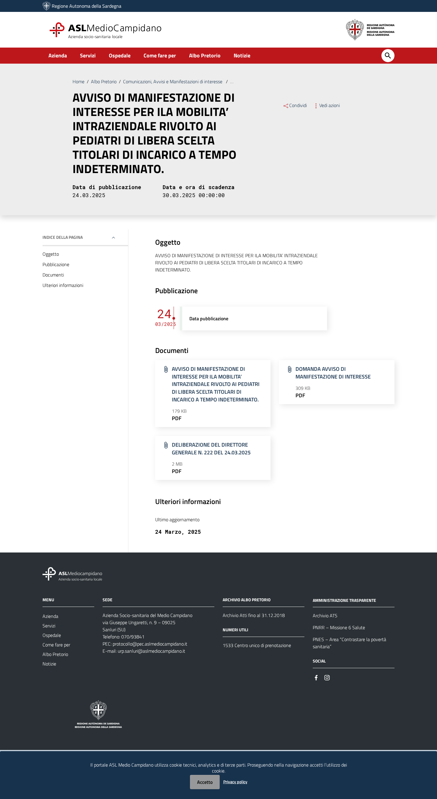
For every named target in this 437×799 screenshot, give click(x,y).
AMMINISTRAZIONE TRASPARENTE (344, 600)
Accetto (205, 782)
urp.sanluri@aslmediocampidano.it (151, 650)
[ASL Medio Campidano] (47, 6)
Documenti (53, 274)
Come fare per (160, 55)
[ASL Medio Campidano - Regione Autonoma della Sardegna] (73, 573)
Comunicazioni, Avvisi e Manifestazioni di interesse (173, 81)
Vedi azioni (329, 105)
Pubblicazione (56, 264)
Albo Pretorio (205, 55)
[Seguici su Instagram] (327, 677)
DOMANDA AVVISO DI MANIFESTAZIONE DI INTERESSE (333, 373)
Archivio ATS (325, 615)
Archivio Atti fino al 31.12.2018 (254, 615)
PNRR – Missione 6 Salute (339, 627)
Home (78, 81)
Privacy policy (235, 781)
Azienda (57, 55)
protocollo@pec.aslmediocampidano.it (150, 643)
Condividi (298, 105)
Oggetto (51, 254)
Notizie (242, 55)
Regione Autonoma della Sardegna (86, 6)
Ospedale (120, 55)
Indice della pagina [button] (63, 237)
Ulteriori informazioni (63, 285)
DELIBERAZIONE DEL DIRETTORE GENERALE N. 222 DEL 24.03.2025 (211, 448)
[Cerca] (387, 55)
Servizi (88, 55)
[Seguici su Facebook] (316, 677)
